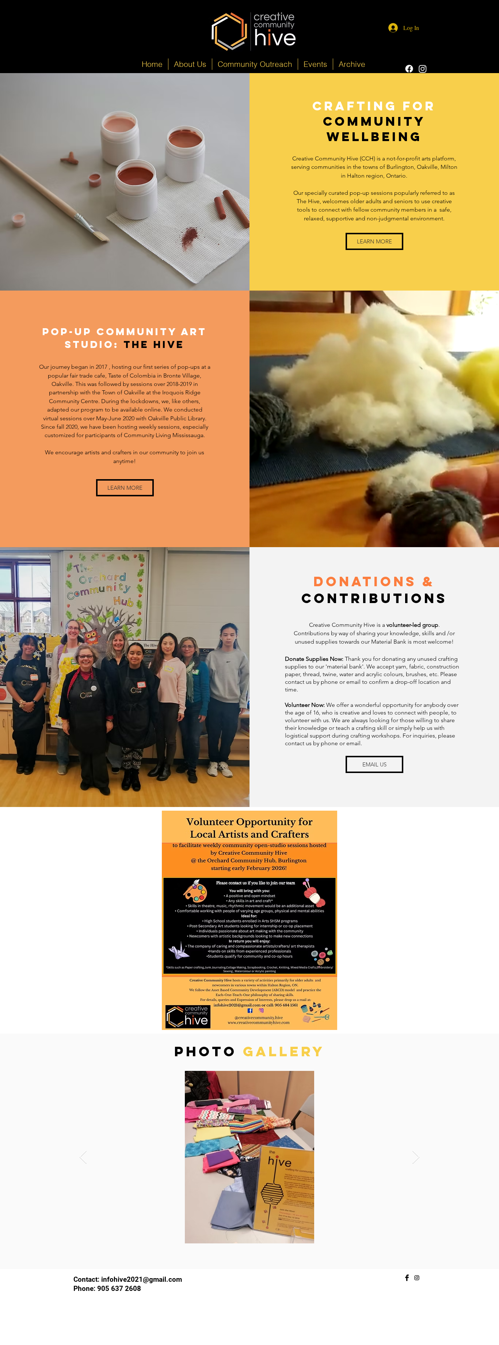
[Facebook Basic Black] (407, 1277)
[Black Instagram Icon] (417, 1277)
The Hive (153, 344)
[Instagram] (423, 69)
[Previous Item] (83, 1157)
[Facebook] (409, 69)
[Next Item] (416, 1157)
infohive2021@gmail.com (141, 1279)
